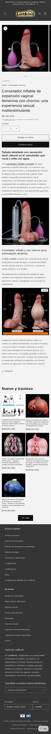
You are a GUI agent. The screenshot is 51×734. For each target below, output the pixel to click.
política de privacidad (14, 541)
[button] (5, 13)
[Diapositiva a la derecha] (31, 76)
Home (4, 85)
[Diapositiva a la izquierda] (20, 76)
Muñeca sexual (11, 607)
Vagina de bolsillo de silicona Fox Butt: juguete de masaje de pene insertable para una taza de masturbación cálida (37, 423)
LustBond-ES (10, 563)
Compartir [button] (8, 371)
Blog (7, 575)
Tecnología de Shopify (23, 721)
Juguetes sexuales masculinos (18, 635)
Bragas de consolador (14, 596)
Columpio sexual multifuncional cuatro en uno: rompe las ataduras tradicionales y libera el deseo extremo (13, 423)
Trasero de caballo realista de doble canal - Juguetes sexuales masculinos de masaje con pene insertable (13, 461)
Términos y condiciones (15, 558)
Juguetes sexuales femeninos (17, 629)
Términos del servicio (17, 728)
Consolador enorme (17, 85)
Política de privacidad (40, 721)
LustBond (12, 721)
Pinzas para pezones (14, 613)
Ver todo (25, 518)
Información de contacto (35, 728)
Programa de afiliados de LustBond (20, 580)
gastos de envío (10, 119)
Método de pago (12, 552)
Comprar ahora (25, 144)
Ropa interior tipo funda (15, 601)
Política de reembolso (20, 725)
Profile (7, 641)
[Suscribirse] (43, 690)
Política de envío (12, 535)
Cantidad (5, 124)
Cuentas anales (11, 624)
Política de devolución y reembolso (20, 547)
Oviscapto (9, 618)
